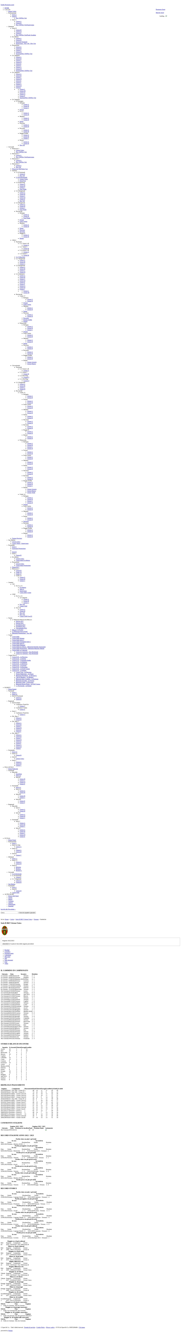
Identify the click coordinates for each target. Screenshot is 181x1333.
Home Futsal (12, 840)
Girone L (22, 89)
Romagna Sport (160, 9)
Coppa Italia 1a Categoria (19, 650)
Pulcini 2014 (19, 623)
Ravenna (22, 231)
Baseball (10, 906)
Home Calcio (12, 11)
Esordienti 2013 (20, 625)
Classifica (7, 951)
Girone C (18, 50)
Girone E (18, 33)
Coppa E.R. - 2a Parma (19, 658)
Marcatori (7, 957)
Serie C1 (14, 858)
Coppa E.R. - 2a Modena (19, 662)
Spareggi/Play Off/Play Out (24, 54)
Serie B (14, 16)
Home (7, 919)
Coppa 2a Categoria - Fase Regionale (27, 652)
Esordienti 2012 (20, 626)
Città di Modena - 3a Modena (24, 677)
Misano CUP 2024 (17, 630)
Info (6, 958)
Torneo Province (17, 538)
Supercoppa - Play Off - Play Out (26, 43)
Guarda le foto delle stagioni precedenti (22, 944)
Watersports (11, 904)
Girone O (22, 94)
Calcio (12, 919)
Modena (18, 869)
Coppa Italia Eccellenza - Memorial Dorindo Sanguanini (29, 647)
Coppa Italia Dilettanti (18, 645)
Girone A (18, 21)
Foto (6, 962)
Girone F (18, 65)
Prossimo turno (9, 953)
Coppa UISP (23, 606)
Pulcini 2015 (19, 621)
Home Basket (12, 689)
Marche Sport (160, 12)
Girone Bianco (31, 364)
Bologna (18, 867)
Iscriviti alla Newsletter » (8, 909)
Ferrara (22, 109)
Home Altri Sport (13, 896)
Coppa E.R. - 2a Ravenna (19, 667)
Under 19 (18, 572)
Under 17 (18, 574)
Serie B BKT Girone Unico (24, 919)
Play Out (22, 614)
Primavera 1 (15, 567)
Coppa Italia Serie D (18, 643)
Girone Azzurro (31, 362)
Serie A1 (14, 752)
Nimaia (10, 1330)
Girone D (18, 31)
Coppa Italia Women (18, 638)
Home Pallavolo (13, 769)
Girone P (22, 96)
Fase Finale (23, 189)
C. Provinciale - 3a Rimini (23, 686)
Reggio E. (19, 870)
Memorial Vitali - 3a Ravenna (24, 682)
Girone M (22, 91)
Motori (10, 899)
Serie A (14, 15)
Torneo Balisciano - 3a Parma (24, 674)
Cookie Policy (40, 1327)
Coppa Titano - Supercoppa (20, 543)
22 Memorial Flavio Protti (19, 631)
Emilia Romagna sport (7, 5)
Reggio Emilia (27, 320)
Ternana (36, 919)
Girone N (22, 92)
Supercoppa (23, 591)
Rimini (22, 238)
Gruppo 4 (26, 381)
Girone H (18, 69)
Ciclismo (11, 901)
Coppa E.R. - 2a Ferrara (19, 665)
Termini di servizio (29, 1327)
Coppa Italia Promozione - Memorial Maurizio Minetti (28, 648)
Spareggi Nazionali (21, 42)
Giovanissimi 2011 (21, 628)
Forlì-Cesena (23, 221)
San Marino (11, 884)
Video (6, 963)
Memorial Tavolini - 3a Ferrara (25, 681)
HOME (7, 8)
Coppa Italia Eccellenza (23, 560)
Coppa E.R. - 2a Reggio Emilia (21, 660)
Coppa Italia (15, 636)
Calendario (8, 955)
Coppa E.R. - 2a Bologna (19, 664)
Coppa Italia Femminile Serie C (21, 642)
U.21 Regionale (16, 874)
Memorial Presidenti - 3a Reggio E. (26, 675)
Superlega (19, 774)
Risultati (7, 950)
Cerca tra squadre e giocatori (27, 912)
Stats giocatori (9, 960)
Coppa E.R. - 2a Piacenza (19, 657)
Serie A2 (14, 694)
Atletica (10, 903)
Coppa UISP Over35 (26, 616)
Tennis (10, 897)
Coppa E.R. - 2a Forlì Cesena (21, 669)
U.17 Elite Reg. (20, 257)
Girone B (18, 23)
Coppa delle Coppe (25, 592)
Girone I (18, 87)
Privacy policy (50, 1327)
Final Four (23, 181)
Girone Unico (20, 150)
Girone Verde (31, 492)
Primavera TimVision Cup (20, 169)
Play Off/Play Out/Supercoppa (25, 25)
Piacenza (22, 230)
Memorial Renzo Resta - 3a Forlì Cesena (28, 684)
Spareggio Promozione (19, 548)
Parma (21, 121)
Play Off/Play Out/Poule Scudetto (26, 35)
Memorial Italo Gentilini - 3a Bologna (27, 679)
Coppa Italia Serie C (18, 640)
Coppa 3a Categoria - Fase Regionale (27, 653)
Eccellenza (23, 587)
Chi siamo (82, 1327)
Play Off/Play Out (21, 18)
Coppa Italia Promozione (23, 565)
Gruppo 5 (26, 377)
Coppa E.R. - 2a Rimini (19, 670)
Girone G (18, 67)
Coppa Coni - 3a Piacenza (23, 672)
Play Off (22, 145)
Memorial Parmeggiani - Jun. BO (22, 633)
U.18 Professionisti (21, 177)
